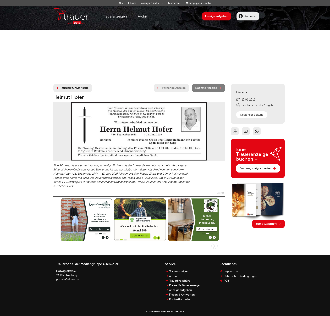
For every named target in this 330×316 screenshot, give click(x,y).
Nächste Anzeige (206, 87)
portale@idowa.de (67, 279)
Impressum (231, 271)
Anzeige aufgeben (216, 16)
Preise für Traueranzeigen (185, 285)
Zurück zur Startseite (75, 87)
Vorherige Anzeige (174, 87)
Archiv (143, 16)
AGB (226, 280)
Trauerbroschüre (179, 280)
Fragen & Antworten (182, 294)
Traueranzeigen (115, 16)
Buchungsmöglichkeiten (256, 168)
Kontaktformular (179, 299)
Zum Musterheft (266, 223)
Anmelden (250, 16)
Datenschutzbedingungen (240, 276)
